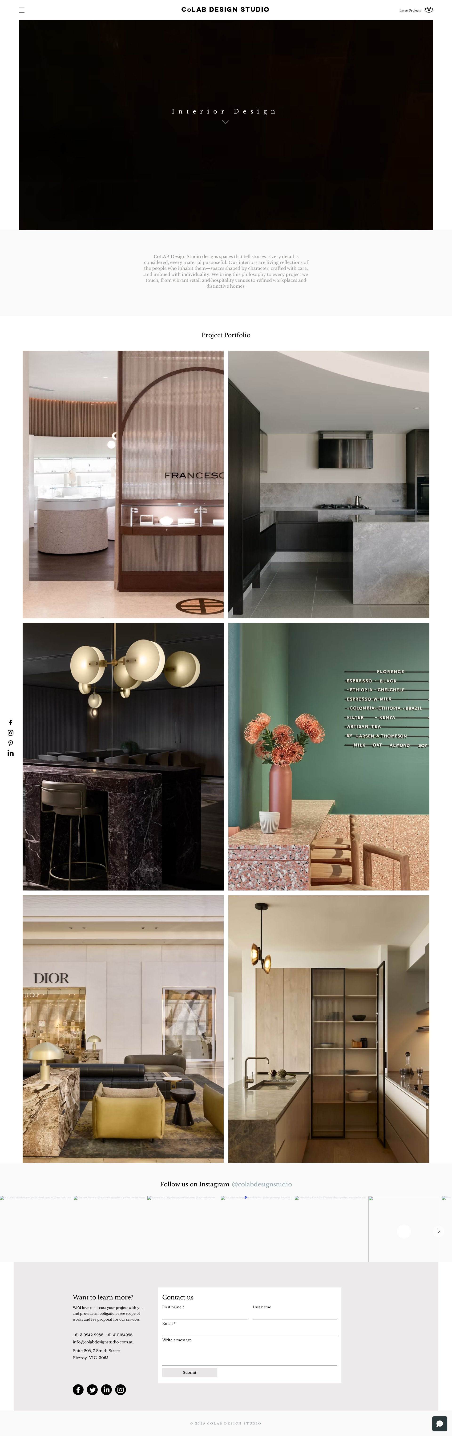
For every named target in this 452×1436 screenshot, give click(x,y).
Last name (262, 1307)
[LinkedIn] (10, 753)
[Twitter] (92, 1389)
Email (169, 1324)
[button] (21, 10)
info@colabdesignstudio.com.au (103, 1342)
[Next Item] (438, 1231)
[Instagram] (10, 733)
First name (173, 1307)
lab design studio (231, 9)
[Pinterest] (10, 743)
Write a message (177, 1340)
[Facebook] (10, 722)
